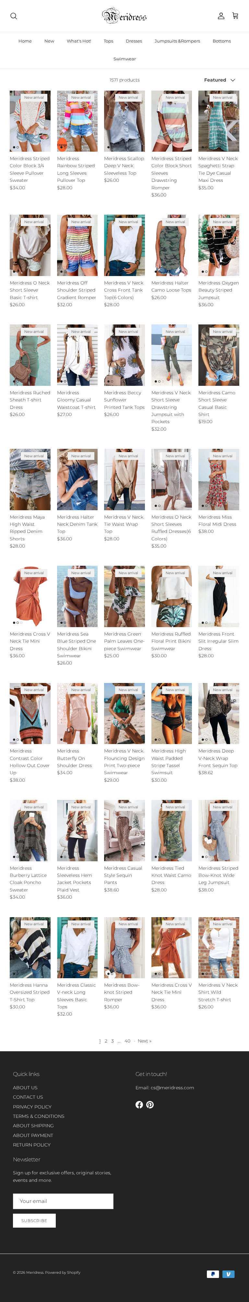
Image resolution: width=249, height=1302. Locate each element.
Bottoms (222, 41)
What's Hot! (79, 41)
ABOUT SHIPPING (33, 1126)
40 (127, 1041)
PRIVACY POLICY (32, 1107)
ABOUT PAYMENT (33, 1135)
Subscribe (34, 1220)
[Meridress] (124, 15)
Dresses (134, 41)
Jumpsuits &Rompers (177, 41)
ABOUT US (25, 1088)
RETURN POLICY (32, 1145)
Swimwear (124, 58)
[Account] (220, 16)
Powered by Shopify (62, 1272)
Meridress (34, 1272)
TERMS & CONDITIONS (39, 1116)
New (49, 41)
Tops (108, 41)
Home (25, 41)
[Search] (14, 16)
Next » (144, 1041)
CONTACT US (28, 1097)
